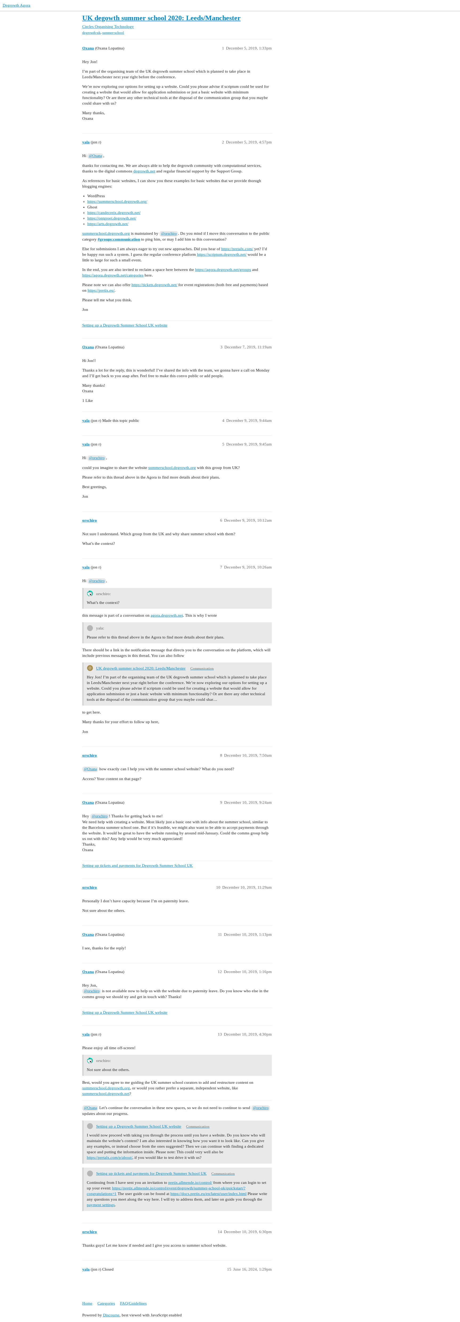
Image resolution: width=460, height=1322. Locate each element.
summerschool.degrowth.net (105, 1094)
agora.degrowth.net (167, 615)
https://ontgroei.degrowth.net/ (111, 218)
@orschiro (169, 234)
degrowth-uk (91, 33)
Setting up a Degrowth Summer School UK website (124, 325)
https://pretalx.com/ (237, 249)
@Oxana (95, 156)
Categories (106, 1303)
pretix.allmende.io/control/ (190, 1182)
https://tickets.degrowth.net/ (154, 285)
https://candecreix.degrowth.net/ (114, 213)
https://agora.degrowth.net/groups (223, 269)
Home (87, 1303)
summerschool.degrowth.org (106, 233)
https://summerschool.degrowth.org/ (117, 201)
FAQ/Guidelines (133, 1303)
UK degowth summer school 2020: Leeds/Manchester (161, 18)
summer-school (113, 33)
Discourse (111, 1315)
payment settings (101, 1205)
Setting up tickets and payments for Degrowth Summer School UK (137, 865)
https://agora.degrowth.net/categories (112, 275)
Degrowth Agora (16, 5)
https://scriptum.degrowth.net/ (222, 254)
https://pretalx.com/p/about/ (109, 1157)
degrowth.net (144, 171)
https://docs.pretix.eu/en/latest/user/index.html (208, 1194)
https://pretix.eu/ (101, 290)
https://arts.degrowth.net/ (107, 224)
